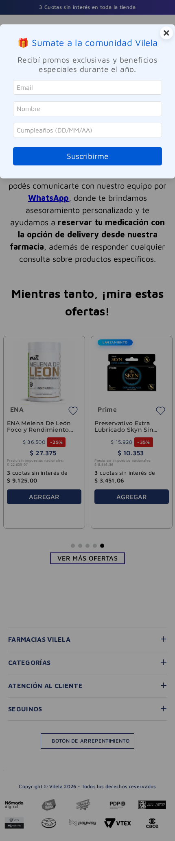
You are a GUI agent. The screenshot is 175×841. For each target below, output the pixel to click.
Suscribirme (88, 156)
